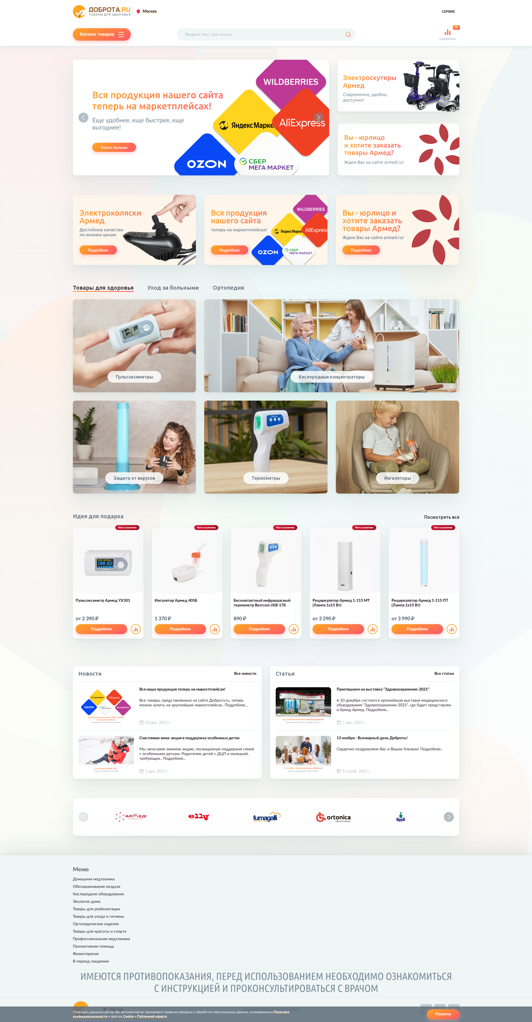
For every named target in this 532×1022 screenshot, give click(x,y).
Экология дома (86, 902)
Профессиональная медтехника (101, 939)
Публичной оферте (152, 1016)
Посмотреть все (441, 517)
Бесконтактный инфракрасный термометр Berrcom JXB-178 (262, 603)
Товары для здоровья (103, 287)
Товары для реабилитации (96, 909)
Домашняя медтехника (94, 879)
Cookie (128, 1016)
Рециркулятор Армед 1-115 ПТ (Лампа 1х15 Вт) (420, 603)
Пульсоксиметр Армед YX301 (103, 601)
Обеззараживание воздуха (96, 887)
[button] (83, 118)
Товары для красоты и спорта (99, 931)
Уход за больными (173, 287)
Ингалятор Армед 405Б (176, 601)
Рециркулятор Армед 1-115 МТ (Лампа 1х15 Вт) (341, 603)
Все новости (245, 674)
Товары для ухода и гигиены (98, 917)
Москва (150, 11)
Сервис (448, 11)
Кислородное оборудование (98, 894)
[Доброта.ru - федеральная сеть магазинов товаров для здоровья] (101, 11)
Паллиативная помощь (93, 946)
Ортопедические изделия (96, 924)
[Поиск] (347, 34)
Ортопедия (228, 287)
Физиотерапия (86, 954)
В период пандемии (91, 961)
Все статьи (444, 674)
